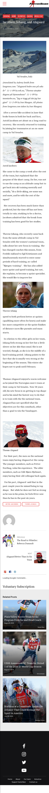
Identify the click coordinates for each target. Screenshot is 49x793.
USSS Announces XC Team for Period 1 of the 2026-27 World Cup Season (24, 665)
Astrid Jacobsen (12, 504)
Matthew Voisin (40, 720)
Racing (30, 16)
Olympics (21, 16)
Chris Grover (41, 674)
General (6, 16)
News (14, 16)
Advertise (37, 779)
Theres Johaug (30, 504)
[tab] (5, 572)
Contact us (33, 782)
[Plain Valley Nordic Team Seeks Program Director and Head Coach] (24, 615)
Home (10, 779)
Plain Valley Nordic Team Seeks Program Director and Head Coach (22, 618)
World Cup (39, 16)
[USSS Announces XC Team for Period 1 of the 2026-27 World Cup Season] (24, 654)
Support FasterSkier (19, 782)
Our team (27, 779)
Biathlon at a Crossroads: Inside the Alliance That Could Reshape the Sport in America (23, 710)
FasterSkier (41, 627)
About (18, 779)
